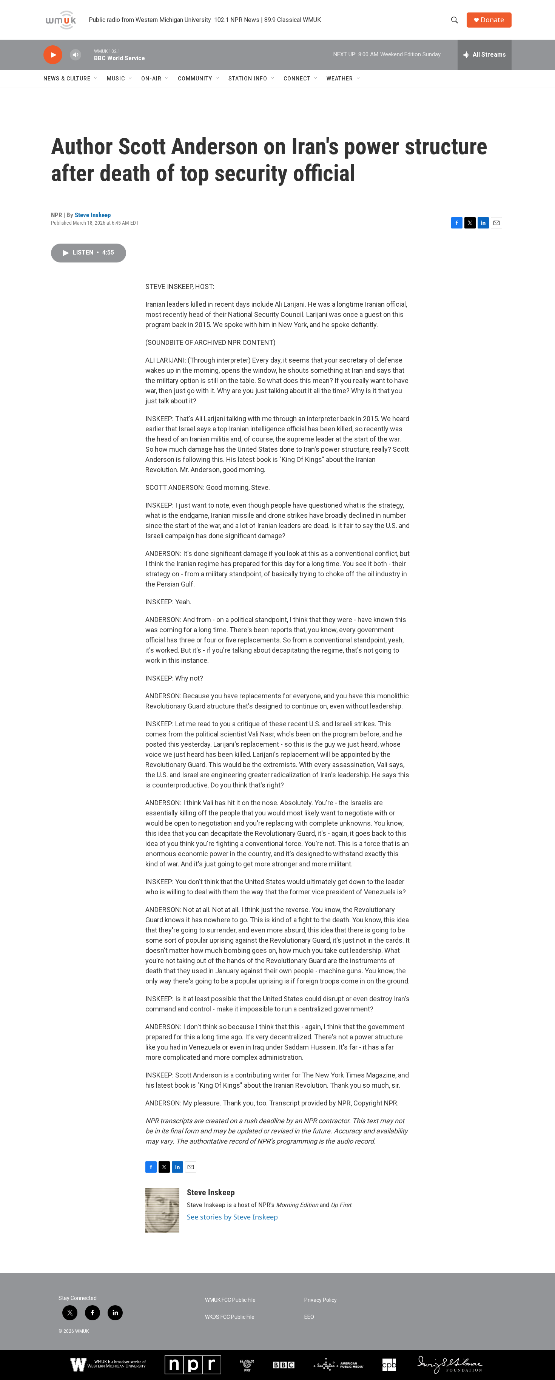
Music (116, 79)
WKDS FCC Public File (229, 1317)
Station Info (247, 79)
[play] (53, 55)
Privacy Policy (320, 1300)
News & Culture (67, 79)
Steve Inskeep (93, 215)
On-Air (151, 79)
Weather (340, 79)
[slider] (87, 55)
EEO (309, 1317)
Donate (492, 20)
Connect (297, 79)
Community (195, 79)
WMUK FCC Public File (230, 1300)
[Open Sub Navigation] (96, 79)
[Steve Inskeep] (162, 1210)
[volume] (75, 54)
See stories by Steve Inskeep (232, 1216)
